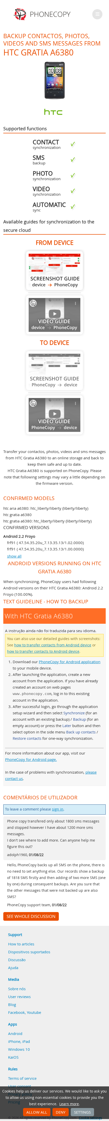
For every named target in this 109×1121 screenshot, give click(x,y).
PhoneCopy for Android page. (31, 759)
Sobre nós (17, 988)
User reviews (19, 996)
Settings (82, 1112)
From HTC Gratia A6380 (54, 270)
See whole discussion (31, 916)
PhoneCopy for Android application (69, 661)
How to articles (21, 943)
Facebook (16, 1012)
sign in (57, 809)
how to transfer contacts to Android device (43, 651)
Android (15, 1033)
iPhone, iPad (19, 1041)
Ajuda (13, 967)
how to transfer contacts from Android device (52, 645)
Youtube (34, 1012)
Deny (60, 1112)
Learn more (69, 1104)
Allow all (36, 1112)
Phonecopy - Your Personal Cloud (43, 14)
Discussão (17, 959)
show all (14, 556)
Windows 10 (19, 1049)
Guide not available (54, 314)
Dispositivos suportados (29, 951)
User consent (19, 1086)
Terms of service (22, 1078)
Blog (12, 1004)
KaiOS (13, 1057)
